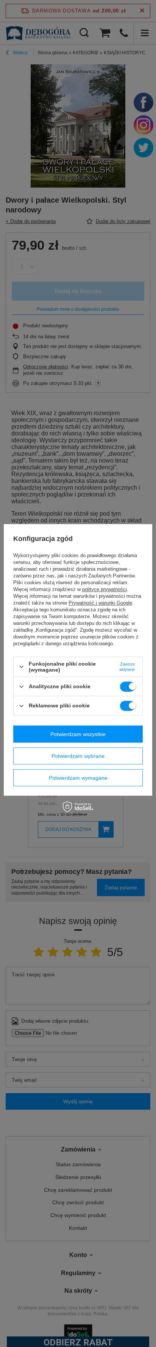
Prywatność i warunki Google (100, 603)
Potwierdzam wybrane (78, 756)
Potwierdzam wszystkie (78, 734)
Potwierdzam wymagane (78, 778)
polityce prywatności (104, 589)
